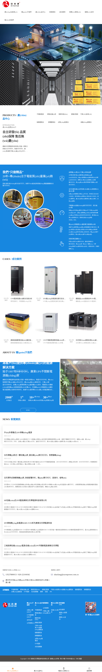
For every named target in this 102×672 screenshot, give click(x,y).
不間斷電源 (40, 114)
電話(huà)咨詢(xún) (63, 670)
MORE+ (16, 157)
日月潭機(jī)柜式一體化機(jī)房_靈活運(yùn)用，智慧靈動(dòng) (32, 455)
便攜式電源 (74, 114)
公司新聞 (46, 608)
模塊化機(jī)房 (51, 114)
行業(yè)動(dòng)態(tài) (47, 612)
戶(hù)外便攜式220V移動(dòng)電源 (18, 433)
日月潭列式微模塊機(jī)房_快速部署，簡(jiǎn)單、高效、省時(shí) (35, 478)
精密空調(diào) (63, 114)
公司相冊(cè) (31, 623)
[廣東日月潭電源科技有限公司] (13, 4)
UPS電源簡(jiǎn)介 (30, 616)
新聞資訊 (46, 603)
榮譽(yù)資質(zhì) (63, 613)
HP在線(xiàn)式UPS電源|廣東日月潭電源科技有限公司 (25, 500)
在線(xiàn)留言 (55, 611)
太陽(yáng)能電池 (63, 122)
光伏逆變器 (34, 591)
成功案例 (62, 609)
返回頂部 (89, 670)
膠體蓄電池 (51, 122)
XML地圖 (79, 658)
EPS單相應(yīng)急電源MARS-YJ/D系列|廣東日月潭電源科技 (28, 523)
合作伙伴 (29, 620)
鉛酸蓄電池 (40, 122)
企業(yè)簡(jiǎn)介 (30, 611)
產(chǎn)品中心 (38, 670)
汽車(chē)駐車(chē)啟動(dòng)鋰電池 (86, 115)
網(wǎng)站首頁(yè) (12, 670)
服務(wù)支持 (62, 618)
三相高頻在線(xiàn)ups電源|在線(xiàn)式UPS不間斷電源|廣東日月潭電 (31, 546)
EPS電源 (26, 591)
